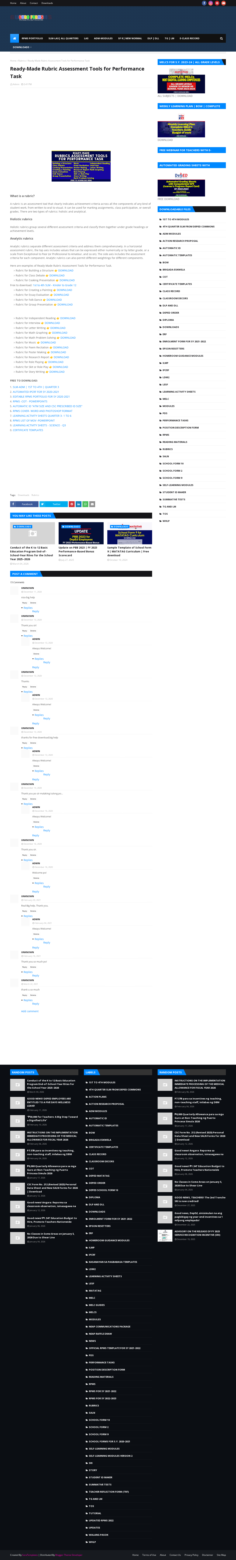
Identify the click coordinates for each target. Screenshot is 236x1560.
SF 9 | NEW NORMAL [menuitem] (130, 38)
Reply (24, 602)
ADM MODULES (172, 233)
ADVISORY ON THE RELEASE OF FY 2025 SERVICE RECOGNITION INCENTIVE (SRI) (197, 1233)
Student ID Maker (174, 492)
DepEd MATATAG (99, 1175)
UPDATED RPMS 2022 (101, 1520)
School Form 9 (172, 477)
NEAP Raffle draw (100, 1333)
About (23, 3)
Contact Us (175, 1555)
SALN (166, 456)
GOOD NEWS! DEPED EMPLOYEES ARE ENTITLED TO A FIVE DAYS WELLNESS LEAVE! (49, 1102)
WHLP (166, 521)
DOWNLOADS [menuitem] (21, 47)
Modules (169, 406)
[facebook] (204, 3)
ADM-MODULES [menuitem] (103, 38)
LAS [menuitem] (86, 38)
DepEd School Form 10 (103, 1190)
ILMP (165, 363)
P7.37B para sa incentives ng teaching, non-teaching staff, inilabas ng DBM (50, 1152)
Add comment (30, 1011)
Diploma (168, 320)
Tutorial (95, 1513)
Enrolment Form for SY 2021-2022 (184, 341)
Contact (34, 3)
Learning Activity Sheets (179, 391)
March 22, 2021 (31, 984)
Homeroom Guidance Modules (183, 355)
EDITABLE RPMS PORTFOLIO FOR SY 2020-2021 (41, 396)
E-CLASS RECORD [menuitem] (189, 38)
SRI (91, 1463)
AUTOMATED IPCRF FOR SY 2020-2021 (36, 391)
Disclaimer (207, 1555)
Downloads (47, 3)
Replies (28, 607)
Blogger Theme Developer (68, 1555)
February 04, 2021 (43, 923)
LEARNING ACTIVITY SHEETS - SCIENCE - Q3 (39, 425)
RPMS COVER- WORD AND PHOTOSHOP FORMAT (42, 411)
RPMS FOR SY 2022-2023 (102, 1398)
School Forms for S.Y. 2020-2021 (109, 1441)
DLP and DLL (170, 305)
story (93, 1470)
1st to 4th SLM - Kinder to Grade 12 (54, 285)
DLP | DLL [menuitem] (153, 38)
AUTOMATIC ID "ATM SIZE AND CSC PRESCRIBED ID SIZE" (47, 406)
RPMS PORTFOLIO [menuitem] (32, 38)
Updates (94, 1527)
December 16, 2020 (44, 810)
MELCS (93, 1312)
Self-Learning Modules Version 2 (110, 1455)
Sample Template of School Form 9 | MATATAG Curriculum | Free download (129, 551)
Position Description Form (181, 427)
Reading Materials (175, 442)
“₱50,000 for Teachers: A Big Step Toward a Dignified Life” (52, 1118)
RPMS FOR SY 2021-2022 (102, 1391)
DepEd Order (171, 312)
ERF (165, 334)
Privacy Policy (191, 1555)
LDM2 (166, 377)
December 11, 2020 (33, 591)
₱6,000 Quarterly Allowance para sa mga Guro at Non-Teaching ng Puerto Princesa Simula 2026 (51, 1169)
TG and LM (169, 506)
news (92, 1341)
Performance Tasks (175, 420)
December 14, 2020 (33, 787)
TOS (165, 513)
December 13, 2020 (33, 619)
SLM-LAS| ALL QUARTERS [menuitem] (63, 38)
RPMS (166, 434)
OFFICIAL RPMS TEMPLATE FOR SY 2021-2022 (114, 1348)
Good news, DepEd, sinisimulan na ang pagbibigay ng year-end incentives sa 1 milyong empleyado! (199, 1216)
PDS (165, 413)
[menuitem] (14, 38)
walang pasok (98, 1534)
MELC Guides (97, 1305)
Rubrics (22, 60)
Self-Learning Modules (178, 485)
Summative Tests (174, 499)
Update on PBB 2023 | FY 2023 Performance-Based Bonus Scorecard (78, 551)
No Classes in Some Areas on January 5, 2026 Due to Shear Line (50, 1235)
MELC (166, 398)
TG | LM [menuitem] (169, 38)
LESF (165, 384)
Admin (16, 84)
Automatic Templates (177, 255)
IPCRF (166, 370)
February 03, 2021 (32, 900)
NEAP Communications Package (109, 1326)
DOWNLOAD (65, 270)
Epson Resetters (173, 348)
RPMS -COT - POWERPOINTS (30, 401)
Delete (33, 602)
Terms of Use (149, 1555)
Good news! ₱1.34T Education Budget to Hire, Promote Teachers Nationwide (52, 1219)
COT (165, 276)
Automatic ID (172, 248)
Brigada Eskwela (174, 269)
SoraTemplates (30, 1555)
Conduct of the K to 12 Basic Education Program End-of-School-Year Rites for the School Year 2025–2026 (31, 553)
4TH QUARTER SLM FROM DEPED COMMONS (189, 226)
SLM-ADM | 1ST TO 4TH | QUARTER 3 (36, 387)
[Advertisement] (81, 117)
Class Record (171, 291)
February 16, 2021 (32, 956)
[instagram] (210, 3)
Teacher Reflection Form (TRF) (109, 1491)
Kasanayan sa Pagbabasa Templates (113, 1262)
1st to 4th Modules (176, 219)
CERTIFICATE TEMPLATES (28, 430)
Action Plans (98, 1096)
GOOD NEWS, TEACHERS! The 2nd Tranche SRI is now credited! (200, 1199)
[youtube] (223, 3)
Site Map (221, 1555)
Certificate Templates (177, 284)
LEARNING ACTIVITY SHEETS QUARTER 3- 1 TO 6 (42, 415)
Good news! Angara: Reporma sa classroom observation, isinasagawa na (51, 1204)
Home (13, 3)
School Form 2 (172, 470)
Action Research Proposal (180, 241)
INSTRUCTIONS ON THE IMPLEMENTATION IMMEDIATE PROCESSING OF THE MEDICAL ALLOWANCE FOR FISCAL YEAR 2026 (52, 1136)
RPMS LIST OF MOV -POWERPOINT (34, 420)
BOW (166, 262)
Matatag (95, 1290)
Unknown (27, 588)
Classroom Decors (175, 298)
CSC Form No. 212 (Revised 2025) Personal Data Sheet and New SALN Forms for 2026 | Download (52, 1188)
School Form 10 (173, 463)
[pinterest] (217, 3)
